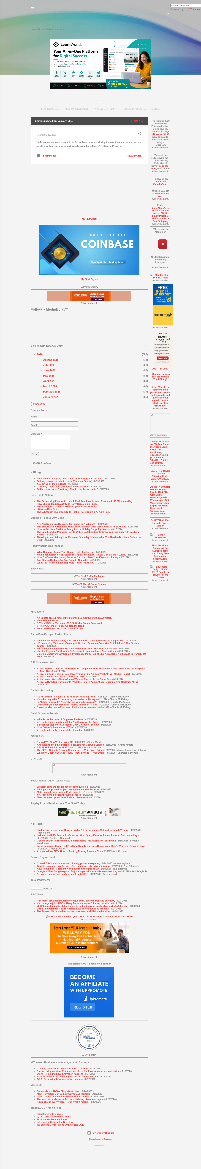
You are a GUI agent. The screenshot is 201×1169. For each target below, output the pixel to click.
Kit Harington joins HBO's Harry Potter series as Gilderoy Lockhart (73, 903)
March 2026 (50, 386)
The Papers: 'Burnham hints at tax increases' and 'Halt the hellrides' (74, 911)
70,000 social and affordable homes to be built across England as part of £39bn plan (82, 906)
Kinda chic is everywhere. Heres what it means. (63, 1102)
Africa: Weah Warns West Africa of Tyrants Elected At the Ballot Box (74, 679)
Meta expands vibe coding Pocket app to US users (64, 792)
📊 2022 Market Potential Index (54, 1116)
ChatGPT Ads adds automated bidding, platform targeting (68, 863)
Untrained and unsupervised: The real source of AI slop (67, 704)
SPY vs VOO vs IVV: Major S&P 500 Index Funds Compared (69, 623)
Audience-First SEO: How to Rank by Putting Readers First (69, 851)
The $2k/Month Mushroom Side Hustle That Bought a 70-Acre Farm (73, 512)
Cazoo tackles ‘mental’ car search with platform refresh (67, 707)
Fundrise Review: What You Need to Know (60, 628)
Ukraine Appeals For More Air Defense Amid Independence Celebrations (76, 651)
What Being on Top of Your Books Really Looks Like (65, 552)
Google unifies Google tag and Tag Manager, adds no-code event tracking (77, 871)
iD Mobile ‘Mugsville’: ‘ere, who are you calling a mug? (67, 702)
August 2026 (50, 359)
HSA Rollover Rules (48, 620)
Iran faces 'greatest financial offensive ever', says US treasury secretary (76, 900)
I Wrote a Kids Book (48, 509)
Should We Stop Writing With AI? (55, 742)
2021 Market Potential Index (52, 1119)
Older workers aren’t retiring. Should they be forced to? (67, 489)
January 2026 (51, 397)
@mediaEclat (160, 184)
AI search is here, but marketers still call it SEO (62, 874)
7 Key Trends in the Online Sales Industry (59, 730)
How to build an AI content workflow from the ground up (68, 868)
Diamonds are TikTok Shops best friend (58, 1091)
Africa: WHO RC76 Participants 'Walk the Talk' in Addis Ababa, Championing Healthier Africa (87, 682)
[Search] (168, 13)
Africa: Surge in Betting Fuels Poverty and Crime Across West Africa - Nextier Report (83, 674)
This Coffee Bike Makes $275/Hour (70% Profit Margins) (67, 506)
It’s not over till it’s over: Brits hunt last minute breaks (66, 696)
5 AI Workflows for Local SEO (53, 747)
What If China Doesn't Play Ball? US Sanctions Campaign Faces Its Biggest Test (80, 640)
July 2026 (48, 365)
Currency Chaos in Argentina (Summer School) (63, 486)
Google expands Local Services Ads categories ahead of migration (73, 866)
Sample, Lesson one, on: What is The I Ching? (160, 377)
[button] (139, 134)
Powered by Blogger (102, 1133)
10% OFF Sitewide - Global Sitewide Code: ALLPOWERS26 (160, 474)
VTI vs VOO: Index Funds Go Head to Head (60, 625)
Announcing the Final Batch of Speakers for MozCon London (70, 744)
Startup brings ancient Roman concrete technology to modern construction (78, 1071)
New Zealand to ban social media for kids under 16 (64, 1096)
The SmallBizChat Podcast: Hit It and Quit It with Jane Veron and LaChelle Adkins (81, 526)
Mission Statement (77, 108)
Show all (137, 121)
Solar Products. (135, 108)
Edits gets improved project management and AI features (68, 789)
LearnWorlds (50, 108)
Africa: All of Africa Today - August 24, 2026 (60, 676)
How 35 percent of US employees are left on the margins (67, 1076)
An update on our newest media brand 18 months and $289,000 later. (74, 617)
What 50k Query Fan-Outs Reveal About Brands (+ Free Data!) (71, 752)
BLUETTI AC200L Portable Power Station (160, 523)
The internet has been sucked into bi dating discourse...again (70, 1099)
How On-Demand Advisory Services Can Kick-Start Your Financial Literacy (78, 557)
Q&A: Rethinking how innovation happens (60, 1073)
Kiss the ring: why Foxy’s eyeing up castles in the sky (66, 699)
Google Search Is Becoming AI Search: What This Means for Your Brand (76, 840)
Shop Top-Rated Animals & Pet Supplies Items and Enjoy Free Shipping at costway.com (160, 552)
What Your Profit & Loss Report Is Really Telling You (65, 562)
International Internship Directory (55, 1122)
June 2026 (49, 370)
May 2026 (48, 375)
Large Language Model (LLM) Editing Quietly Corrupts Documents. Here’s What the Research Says (91, 846)
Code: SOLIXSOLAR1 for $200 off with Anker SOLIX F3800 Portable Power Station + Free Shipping (160, 213)
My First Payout (89, 279)
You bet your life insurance (51, 483)
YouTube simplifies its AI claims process (59, 794)
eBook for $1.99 (160, 134)
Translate (195, 9)
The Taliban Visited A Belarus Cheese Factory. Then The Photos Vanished (77, 648)
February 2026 (51, 391)
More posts (89, 219)
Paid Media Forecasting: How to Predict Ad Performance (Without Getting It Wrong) (82, 830)
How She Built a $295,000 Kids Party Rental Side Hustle (67, 504)
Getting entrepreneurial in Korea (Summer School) (64, 481)
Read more (134, 155)
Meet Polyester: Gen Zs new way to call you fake (63, 1094)
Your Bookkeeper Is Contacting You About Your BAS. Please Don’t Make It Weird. (81, 554)
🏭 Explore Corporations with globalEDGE (60, 1124)
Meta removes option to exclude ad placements (62, 797)
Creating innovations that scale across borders (62, 1068)
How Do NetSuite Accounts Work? (56, 727)
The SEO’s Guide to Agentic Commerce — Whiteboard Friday (70, 750)
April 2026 (49, 381)
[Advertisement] (160, 632)
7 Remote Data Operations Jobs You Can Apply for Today (68, 722)
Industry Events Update (50, 1114)
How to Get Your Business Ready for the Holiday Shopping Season (73, 529)
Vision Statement (106, 108)
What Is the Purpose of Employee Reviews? (61, 719)
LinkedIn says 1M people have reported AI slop (62, 786)
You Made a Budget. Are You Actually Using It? (62, 560)
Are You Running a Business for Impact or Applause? (66, 524)
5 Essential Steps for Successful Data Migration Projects (68, 724)
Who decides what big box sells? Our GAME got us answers (70, 478)
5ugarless (108, 1139)
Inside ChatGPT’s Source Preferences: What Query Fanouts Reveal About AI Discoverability (87, 835)
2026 (40, 354)
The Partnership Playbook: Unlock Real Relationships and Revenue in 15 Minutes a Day (85, 501)
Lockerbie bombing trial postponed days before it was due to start (73, 908)
